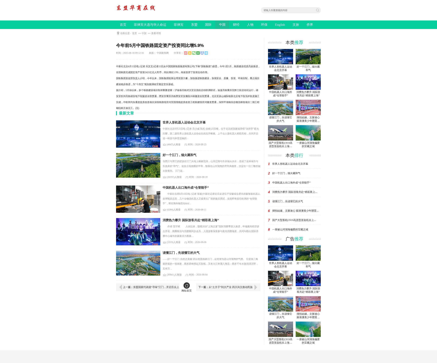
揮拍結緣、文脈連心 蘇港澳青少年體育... (295, 210)
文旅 (296, 24)
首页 (123, 24)
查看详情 (156, 33)
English (280, 24)
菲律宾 (179, 24)
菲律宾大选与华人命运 (150, 24)
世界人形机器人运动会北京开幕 (290, 163)
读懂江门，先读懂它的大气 (287, 201)
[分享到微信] (194, 53)
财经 (236, 24)
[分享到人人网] (202, 53)
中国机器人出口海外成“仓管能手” (291, 182)
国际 (208, 24)
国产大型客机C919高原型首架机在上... (294, 220)
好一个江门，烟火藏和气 (286, 173)
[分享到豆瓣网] (198, 53)
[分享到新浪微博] (185, 53)
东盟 (194, 24)
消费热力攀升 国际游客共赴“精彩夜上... (294, 192)
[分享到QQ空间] (190, 53)
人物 (250, 24)
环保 (264, 24)
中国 (222, 24)
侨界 (310, 24)
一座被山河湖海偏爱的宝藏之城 (290, 229)
